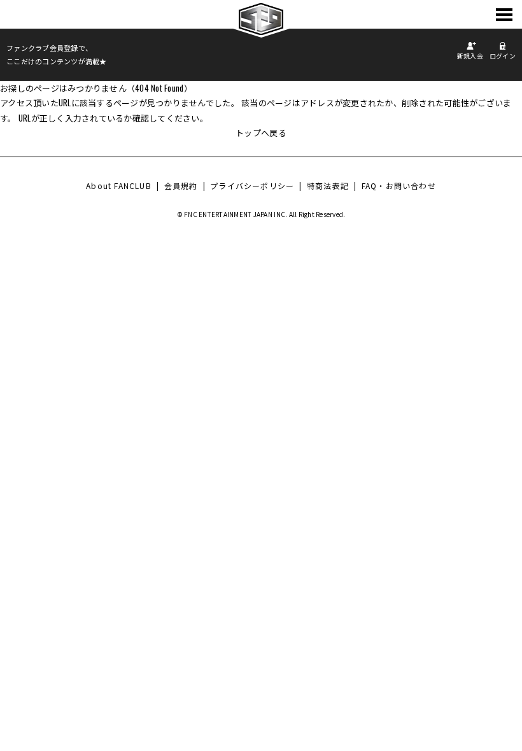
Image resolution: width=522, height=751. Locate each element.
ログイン (503, 55)
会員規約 (181, 185)
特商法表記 (328, 185)
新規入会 (470, 55)
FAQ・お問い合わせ (399, 185)
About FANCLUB (119, 185)
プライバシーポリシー (252, 185)
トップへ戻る (261, 132)
